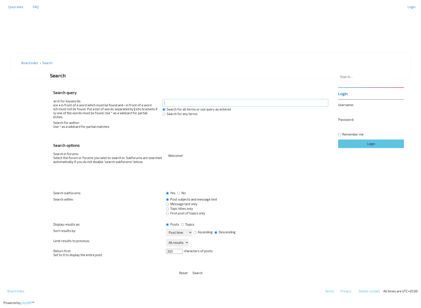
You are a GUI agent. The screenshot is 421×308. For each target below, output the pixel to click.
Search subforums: (67, 193)
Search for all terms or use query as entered (198, 109)
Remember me (353, 134)
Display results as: (66, 224)
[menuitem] (34, 7)
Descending (226, 232)
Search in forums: (66, 154)
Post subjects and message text (193, 199)
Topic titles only (181, 208)
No (183, 193)
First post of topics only (187, 213)
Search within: (63, 199)
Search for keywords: (65, 101)
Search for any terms (182, 114)
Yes (172, 193)
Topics (189, 224)
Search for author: (66, 123)
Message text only (183, 204)
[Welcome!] (247, 156)
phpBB (26, 303)
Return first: (62, 251)
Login (343, 93)
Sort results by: (64, 231)
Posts (174, 224)
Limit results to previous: (71, 241)
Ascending (205, 232)
